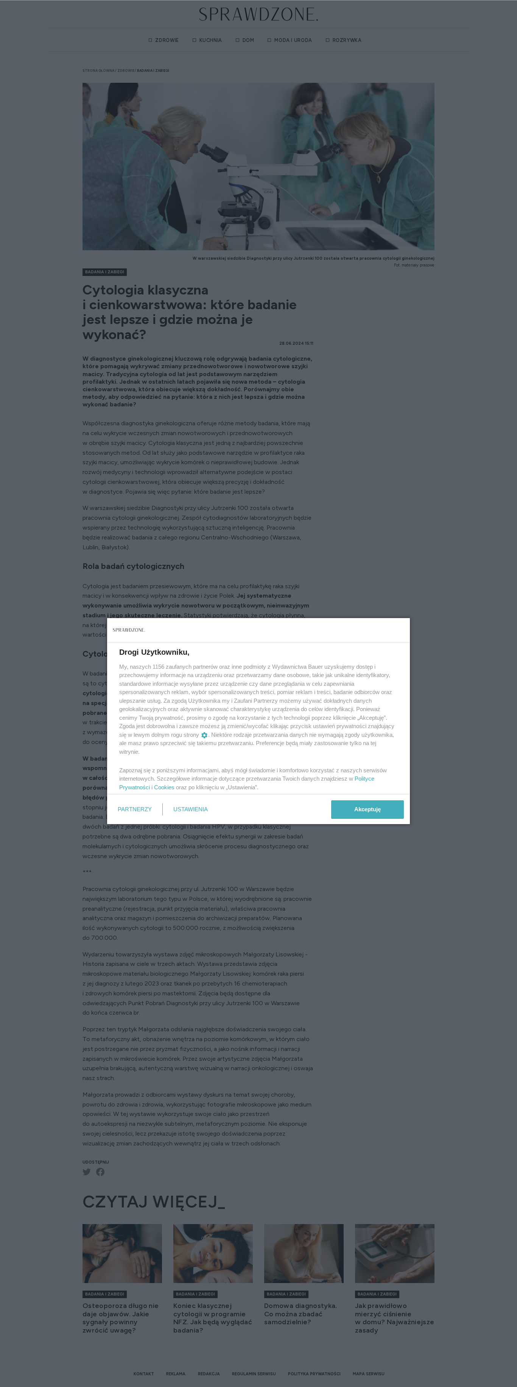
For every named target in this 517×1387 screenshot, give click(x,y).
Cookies (164, 787)
